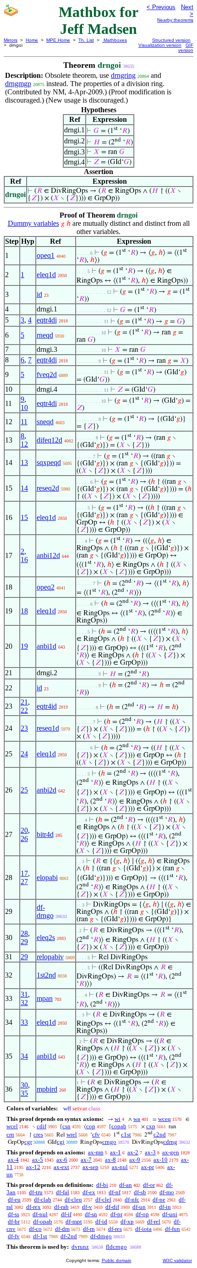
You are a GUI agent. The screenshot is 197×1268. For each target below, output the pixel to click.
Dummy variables (33, 223)
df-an (125, 1184)
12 (24, 444)
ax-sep (90, 1167)
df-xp (127, 1221)
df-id (101, 1221)
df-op (142, 1214)
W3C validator (177, 1260)
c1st (126, 1134)
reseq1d (48, 728)
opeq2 (46, 587)
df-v (87, 1206)
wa (136, 1118)
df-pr (116, 1214)
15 (24, 517)
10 (24, 407)
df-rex (33, 1206)
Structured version (171, 40)
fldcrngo (116, 1246)
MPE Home (58, 40)
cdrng (170, 1141)
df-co (35, 1228)
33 (24, 1022)
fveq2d (47, 374)
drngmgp (18, 83)
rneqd (45, 335)
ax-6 (61, 1159)
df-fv (14, 1236)
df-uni (169, 1214)
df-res (115, 1228)
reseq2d (48, 488)
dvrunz (80, 1246)
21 (24, 702)
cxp (150, 1126)
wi (117, 1118)
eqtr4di (47, 320)
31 (24, 994)
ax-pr (147, 1167)
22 (24, 710)
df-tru (36, 1192)
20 (24, 830)
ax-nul (120, 1167)
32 (24, 1002)
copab (118, 1126)
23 (24, 728)
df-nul (40, 1214)
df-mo (166, 1192)
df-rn (89, 1228)
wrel (71, 1134)
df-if (66, 1214)
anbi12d (48, 555)
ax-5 (37, 1159)
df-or (149, 1184)
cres (38, 1134)
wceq (164, 1118)
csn (66, 1126)
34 (24, 1056)
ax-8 (110, 1159)
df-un (139, 1206)
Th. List (86, 40)
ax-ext (61, 1167)
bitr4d (45, 834)
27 (24, 881)
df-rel (153, 1221)
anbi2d (46, 790)
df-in (165, 1206)
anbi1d (46, 646)
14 (24, 488)
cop (90, 1126)
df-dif (112, 1206)
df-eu (14, 1199)
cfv (96, 1134)
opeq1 (46, 255)
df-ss (13, 1214)
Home (32, 40)
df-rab (61, 1206)
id (39, 294)
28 (24, 933)
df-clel (103, 1199)
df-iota (143, 1228)
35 (24, 1093)
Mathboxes (114, 40)
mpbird (47, 1089)
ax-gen (170, 1152)
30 (24, 1085)
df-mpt (74, 1221)
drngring (123, 75)
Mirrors (10, 40)
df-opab (42, 1221)
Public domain (116, 1260)
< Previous (161, 7)
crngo (109, 1141)
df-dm (62, 1228)
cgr (28, 1141)
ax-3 (150, 1152)
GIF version (185, 48)
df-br (14, 1221)
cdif (41, 1126)
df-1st (40, 1236)
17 (24, 873)
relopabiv (50, 957)
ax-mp (96, 1152)
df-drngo (45, 911)
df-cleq (73, 1199)
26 (24, 838)
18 (24, 611)
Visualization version (159, 45)
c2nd (159, 1134)
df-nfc (132, 1199)
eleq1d (46, 275)
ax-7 (86, 1159)
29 (24, 942)
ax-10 (160, 1159)
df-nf (114, 1192)
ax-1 (115, 1152)
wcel (12, 1126)
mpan (45, 998)
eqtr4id (47, 706)
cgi (61, 1141)
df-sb (140, 1192)
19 (24, 646)
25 (24, 790)
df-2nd (68, 1236)
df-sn (91, 1214)
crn (10, 1134)
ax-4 (13, 1159)
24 (24, 754)
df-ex (88, 1192)
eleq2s (46, 937)
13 (24, 462)
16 (24, 559)
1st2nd (46, 975)
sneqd (45, 422)
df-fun (172, 1228)
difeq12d (49, 440)
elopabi (47, 877)
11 (24, 422)
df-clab (42, 1199)
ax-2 (132, 1152)
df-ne (159, 1199)
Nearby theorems (175, 19)
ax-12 (33, 1167)
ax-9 (134, 1159)
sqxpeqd (49, 462)
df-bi (102, 1184)
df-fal (62, 1192)
